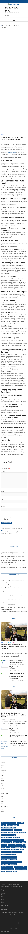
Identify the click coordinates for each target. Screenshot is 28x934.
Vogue (2, 811)
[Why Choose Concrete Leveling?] (4, 668)
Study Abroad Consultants (7, 869)
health (16, 832)
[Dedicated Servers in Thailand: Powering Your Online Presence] (4, 746)
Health (2, 780)
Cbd (2, 767)
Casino (2, 765)
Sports (2, 801)
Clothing (3, 825)
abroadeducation (11, 822)
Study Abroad (5, 864)
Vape (2, 809)
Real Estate (3, 791)
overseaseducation (6, 852)
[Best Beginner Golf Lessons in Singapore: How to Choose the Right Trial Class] (14, 631)
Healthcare (22, 832)
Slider (13, 642)
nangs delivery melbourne (7, 847)
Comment (3, 471)
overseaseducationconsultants (8, 861)
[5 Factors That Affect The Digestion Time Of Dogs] (4, 662)
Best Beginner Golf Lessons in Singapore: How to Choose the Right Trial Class (13, 646)
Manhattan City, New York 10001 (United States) (12, 912)
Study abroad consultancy (20, 866)
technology (9, 871)
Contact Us (16, 928)
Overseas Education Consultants (9, 859)
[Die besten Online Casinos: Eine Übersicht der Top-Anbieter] (4, 737)
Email (2, 499)
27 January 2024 (13, 680)
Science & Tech (4, 793)
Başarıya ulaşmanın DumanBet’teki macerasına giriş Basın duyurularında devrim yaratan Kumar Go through (13, 582)
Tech (2, 804)
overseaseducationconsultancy (8, 854)
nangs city (4, 844)
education (4, 832)
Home (11, 928)
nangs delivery (21, 844)
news (22, 849)
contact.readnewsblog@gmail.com (9, 914)
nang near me (17, 842)
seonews (19, 861)
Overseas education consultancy (9, 857)
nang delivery (16, 837)
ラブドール (3, 580)
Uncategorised (4, 806)
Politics (2, 785)
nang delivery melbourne (17, 839)
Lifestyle (3, 835)
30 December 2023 (13, 745)
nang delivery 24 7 (6, 839)
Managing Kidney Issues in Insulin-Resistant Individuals (14, 564)
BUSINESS (20, 822)
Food (2, 778)
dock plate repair (11, 152)
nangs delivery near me (20, 847)
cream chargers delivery (7, 830)
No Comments (12, 141)
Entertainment (4, 773)
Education (3, 770)
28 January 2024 (13, 670)
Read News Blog (11, 9)
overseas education (17, 852)
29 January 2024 (13, 664)
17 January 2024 (13, 739)
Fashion (2, 775)
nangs (23, 842)
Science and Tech (4, 905)
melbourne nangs (11, 835)
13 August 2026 (4, 650)
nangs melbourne (5, 849)
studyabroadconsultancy (7, 866)
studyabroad (13, 864)
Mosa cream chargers (6, 837)
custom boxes (18, 830)
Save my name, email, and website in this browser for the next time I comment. (13, 518)
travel (15, 871)
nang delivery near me (6, 842)
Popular (9, 642)
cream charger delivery (13, 825)
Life (6, 642)
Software (3, 798)
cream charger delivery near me (8, 827)
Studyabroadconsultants (21, 869)
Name (2, 491)
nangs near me (15, 849)
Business (3, 134)
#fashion (3, 822)
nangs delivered (12, 844)
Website (3, 506)
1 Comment (20, 739)
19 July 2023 (4, 141)
